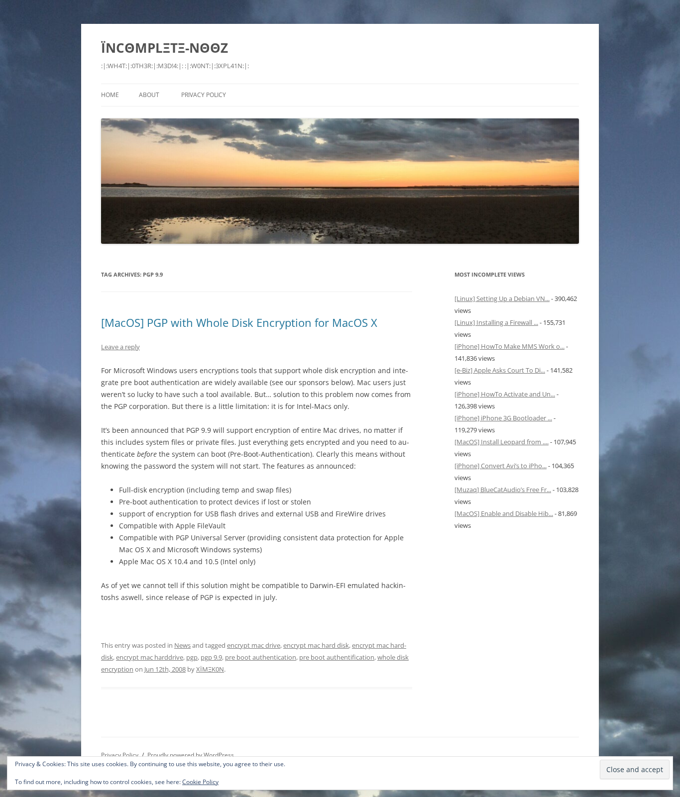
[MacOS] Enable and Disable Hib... (503, 513)
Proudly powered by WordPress (190, 755)
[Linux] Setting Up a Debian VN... (502, 298)
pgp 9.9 (211, 657)
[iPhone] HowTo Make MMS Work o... (509, 346)
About (149, 95)
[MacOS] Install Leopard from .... (501, 441)
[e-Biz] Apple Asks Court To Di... (499, 370)
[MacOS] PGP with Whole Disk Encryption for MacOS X (239, 322)
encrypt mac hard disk (316, 645)
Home (110, 95)
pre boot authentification (336, 657)
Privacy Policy (203, 95)
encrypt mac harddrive (149, 657)
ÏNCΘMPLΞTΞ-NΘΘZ (164, 48)
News (182, 645)
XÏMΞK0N (210, 669)
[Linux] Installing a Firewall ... (496, 322)
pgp (192, 657)
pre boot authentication (260, 657)
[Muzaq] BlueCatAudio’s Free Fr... (502, 489)
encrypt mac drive (253, 645)
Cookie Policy (200, 782)
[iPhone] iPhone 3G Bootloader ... (503, 417)
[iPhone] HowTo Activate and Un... (504, 394)
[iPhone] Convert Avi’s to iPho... (500, 465)
